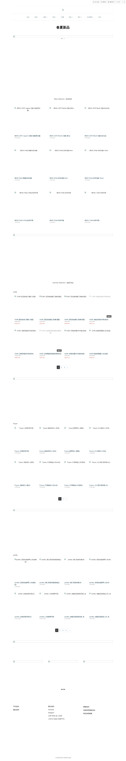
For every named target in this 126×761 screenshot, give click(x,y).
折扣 (99, 17)
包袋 (53, 17)
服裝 (44, 17)
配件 (79, 17)
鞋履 (62, 17)
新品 (28, 17)
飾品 (70, 17)
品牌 (35, 17)
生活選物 (89, 17)
